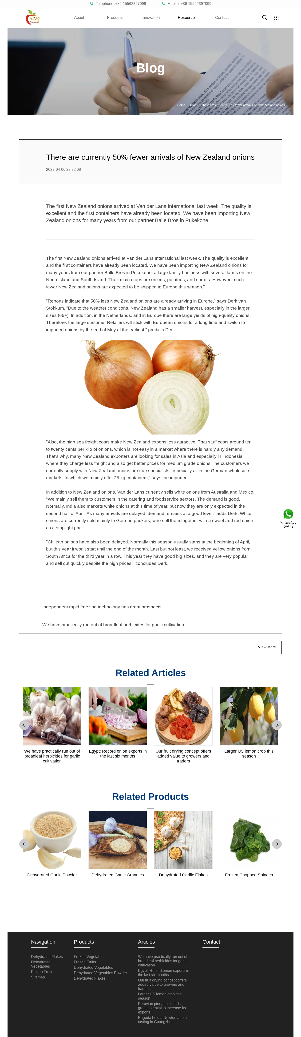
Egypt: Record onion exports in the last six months (118, 753)
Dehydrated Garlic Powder (52, 875)
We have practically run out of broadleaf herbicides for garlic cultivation (52, 756)
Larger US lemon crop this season (248, 753)
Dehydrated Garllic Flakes (183, 875)
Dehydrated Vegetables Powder (100, 973)
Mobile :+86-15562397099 (188, 4)
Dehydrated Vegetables (41, 964)
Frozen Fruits (42, 972)
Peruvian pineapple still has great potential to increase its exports (162, 1008)
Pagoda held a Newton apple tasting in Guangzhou (162, 1020)
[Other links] (276, 18)
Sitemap (38, 977)
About (79, 17)
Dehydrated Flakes (47, 957)
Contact (222, 17)
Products (115, 17)
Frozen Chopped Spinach (249, 875)
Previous (24, 725)
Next (277, 725)
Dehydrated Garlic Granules (117, 875)
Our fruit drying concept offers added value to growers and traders (183, 756)
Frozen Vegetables (89, 957)
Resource (186, 17)
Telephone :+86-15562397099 (120, 4)
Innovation (151, 17)
